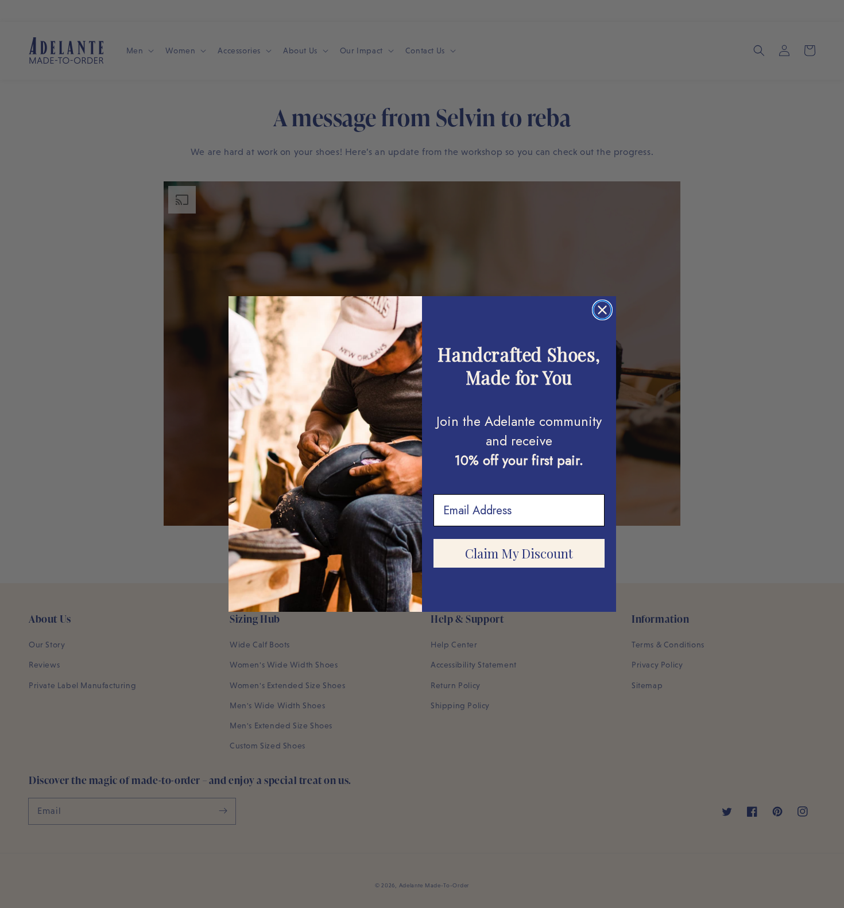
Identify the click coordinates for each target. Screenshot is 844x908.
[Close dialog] (602, 310)
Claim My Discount (519, 553)
